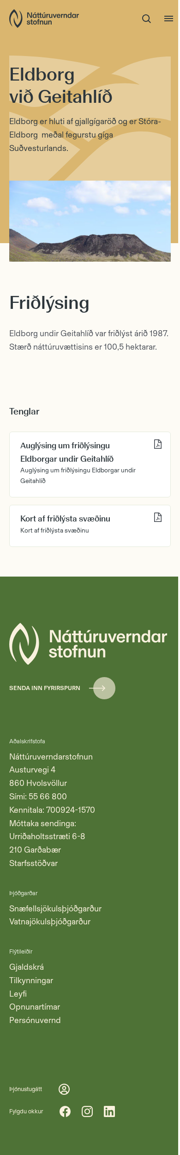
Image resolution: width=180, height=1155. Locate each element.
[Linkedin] (109, 1111)
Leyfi (18, 994)
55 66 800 (48, 796)
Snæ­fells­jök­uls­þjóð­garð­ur (55, 909)
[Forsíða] (44, 18)
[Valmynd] (169, 18)
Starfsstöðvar (33, 863)
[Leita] (147, 18)
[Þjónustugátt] (64, 1089)
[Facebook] (65, 1111)
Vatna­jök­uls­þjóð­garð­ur (49, 921)
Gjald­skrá (26, 967)
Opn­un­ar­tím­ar (34, 1007)
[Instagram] (87, 1111)
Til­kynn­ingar (31, 980)
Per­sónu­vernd (35, 1020)
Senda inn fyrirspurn (44, 687)
